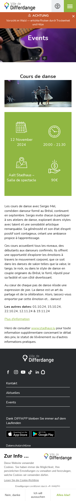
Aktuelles (13, 393)
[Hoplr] (43, 372)
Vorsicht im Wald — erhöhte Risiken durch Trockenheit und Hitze (38, 22)
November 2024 (21, 142)
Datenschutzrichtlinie (18, 446)
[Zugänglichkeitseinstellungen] (58, 6)
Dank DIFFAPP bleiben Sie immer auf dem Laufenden (36, 420)
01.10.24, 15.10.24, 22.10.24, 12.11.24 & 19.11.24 (32, 308)
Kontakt (11, 383)
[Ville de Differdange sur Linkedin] (37, 372)
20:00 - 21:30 (54, 144)
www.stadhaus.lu (43, 328)
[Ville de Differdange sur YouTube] (23, 372)
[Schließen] (73, 16)
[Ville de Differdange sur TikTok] (30, 372)
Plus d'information (17, 319)
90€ (54, 180)
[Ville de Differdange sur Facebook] (8, 372)
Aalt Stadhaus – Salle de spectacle (21, 178)
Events (38, 38)
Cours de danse (38, 76)
